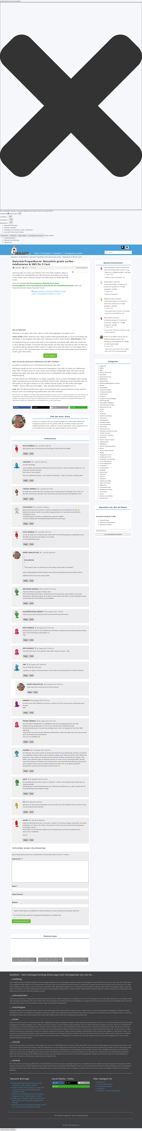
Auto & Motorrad (105, 372)
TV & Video (103, 492)
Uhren (102, 494)
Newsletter (101, 1089)
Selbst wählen (22, 235)
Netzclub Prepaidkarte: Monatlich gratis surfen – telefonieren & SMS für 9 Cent (43, 263)
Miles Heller (108, 318)
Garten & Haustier (106, 416)
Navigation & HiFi (106, 455)
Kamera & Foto (105, 429)
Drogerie (103, 396)
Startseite (14, 257)
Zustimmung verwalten (8, 1129)
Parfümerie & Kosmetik (107, 459)
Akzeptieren (4, 235)
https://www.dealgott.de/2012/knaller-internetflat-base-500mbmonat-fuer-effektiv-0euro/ (53, 572)
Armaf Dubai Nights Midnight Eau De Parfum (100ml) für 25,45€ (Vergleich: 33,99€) (24, 960)
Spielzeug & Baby (105, 481)
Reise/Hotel (103, 472)
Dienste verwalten (10, 228)
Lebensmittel (104, 442)
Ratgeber (58, 253)
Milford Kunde (109, 299)
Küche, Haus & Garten (107, 440)
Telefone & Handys (106, 489)
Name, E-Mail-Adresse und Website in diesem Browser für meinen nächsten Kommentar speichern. (47, 911)
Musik (102, 448)
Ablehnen (13, 235)
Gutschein (103, 418)
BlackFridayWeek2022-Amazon (110, 383)
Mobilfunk (103, 444)
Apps (101, 370)
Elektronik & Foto (105, 407)
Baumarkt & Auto (105, 377)
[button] (71, 106)
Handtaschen (104, 420)
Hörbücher (103, 427)
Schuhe (102, 476)
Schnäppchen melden (73, 253)
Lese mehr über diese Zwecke (14, 232)
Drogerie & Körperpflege (108, 398)
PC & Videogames (106, 461)
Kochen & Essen (105, 433)
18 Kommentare (83, 267)
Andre (26, 267)
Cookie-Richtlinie (9, 238)
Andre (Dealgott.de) (31, 552)
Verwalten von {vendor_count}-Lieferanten (18, 230)
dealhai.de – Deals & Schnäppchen (109, 1091)
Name (14, 886)
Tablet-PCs (103, 485)
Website (15, 902)
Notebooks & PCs (105, 457)
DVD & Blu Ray (104, 400)
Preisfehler (103, 466)
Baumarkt (103, 375)
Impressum (8, 242)
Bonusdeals (46, 253)
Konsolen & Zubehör (106, 435)
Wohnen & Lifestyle (106, 496)
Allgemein (103, 366)
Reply (26, 454)
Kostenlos (103, 437)
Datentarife (103, 394)
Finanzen (103, 414)
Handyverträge (105, 422)
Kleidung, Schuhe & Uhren (108, 431)
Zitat (31, 454)
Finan (101, 411)
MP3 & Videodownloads (108, 446)
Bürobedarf (103, 388)
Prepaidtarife (23, 257)
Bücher (102, 385)
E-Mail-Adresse (17, 894)
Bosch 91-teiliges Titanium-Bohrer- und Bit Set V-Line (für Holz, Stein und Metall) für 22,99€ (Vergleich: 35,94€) (50, 960)
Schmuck (103, 474)
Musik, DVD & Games (107, 450)
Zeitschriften (104, 498)
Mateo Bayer (108, 282)
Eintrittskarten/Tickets (107, 405)
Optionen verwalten (10, 225)
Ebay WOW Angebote (107, 403)
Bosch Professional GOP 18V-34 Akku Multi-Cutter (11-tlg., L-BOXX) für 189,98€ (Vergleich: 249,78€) (117, 270)
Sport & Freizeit (105, 483)
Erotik (102, 409)
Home (36, 253)
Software (103, 479)
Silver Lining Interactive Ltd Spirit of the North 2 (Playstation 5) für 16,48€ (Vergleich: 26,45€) (75, 960)
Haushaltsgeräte (105, 424)
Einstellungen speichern (36, 235)
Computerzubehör (106, 392)
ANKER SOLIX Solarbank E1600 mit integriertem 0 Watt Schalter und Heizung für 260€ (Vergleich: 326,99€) (28, 1100)
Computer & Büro (106, 390)
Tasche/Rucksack (105, 487)
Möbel (102, 453)
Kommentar (17, 859)
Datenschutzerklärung (11, 240)
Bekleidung (103, 379)
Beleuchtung (104, 381)
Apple (102, 368)
